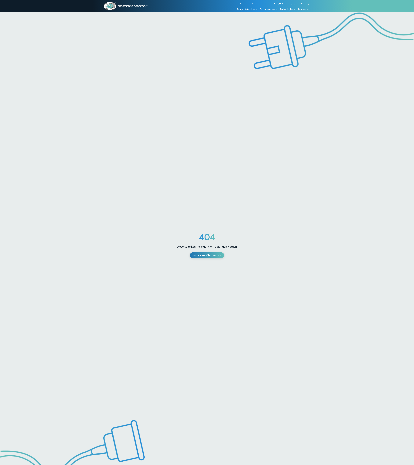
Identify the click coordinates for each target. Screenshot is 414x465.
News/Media (279, 4)
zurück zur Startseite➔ (207, 255)
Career (255, 4)
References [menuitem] (303, 9)
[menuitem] (247, 9)
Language (292, 4)
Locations (266, 4)
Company (244, 4)
